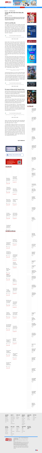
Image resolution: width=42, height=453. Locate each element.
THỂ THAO (34, 415)
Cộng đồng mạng (22, 7)
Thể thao (26, 7)
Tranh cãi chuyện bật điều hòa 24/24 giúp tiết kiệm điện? (8, 314)
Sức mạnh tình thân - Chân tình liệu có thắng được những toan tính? (34, 119)
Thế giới (36, 7)
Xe (22, 432)
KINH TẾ (12, 415)
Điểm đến (6, 428)
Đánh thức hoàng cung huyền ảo (33, 404)
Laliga (34, 416)
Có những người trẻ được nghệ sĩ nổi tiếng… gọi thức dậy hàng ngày (8, 215)
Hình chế (28, 419)
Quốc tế (34, 418)
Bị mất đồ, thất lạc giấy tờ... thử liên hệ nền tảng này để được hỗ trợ (8, 364)
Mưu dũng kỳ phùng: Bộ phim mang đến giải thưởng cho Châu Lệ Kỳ (34, 360)
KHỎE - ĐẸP (12, 426)
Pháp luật (14, 7)
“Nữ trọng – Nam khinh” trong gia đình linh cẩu (34, 138)
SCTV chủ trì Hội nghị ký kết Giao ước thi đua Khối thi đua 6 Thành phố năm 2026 (34, 335)
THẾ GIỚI (17, 426)
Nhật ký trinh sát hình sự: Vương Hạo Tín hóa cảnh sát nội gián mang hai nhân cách (34, 175)
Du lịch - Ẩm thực (30, 7)
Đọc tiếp (14, 218)
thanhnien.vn (22, 140)
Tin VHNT (23, 422)
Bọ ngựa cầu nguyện (33, 313)
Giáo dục (6, 418)
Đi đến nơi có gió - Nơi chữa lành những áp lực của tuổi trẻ (34, 277)
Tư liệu (17, 430)
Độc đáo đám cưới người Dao (34, 184)
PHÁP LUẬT (18, 415)
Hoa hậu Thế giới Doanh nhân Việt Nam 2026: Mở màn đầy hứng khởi (34, 370)
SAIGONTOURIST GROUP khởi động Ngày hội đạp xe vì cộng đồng (34, 130)
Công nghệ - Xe (6, 9)
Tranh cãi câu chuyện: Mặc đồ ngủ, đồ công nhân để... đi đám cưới (15, 303)
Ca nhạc (23, 417)
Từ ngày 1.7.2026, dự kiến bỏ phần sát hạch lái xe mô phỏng (8, 291)
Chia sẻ (28, 417)
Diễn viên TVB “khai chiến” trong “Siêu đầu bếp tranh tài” (34, 351)
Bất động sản (13, 423)
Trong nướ (34, 417)
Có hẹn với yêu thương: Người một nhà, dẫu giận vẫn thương (34, 110)
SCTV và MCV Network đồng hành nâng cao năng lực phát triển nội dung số (34, 159)
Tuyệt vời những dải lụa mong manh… (8, 275)
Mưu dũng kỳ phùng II (34, 261)
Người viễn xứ (18, 431)
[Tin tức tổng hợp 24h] (25, 0)
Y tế (5, 422)
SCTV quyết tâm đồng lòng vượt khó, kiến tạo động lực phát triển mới (34, 325)
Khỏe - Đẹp (33, 7)
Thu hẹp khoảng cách (34, 169)
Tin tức (17, 416)
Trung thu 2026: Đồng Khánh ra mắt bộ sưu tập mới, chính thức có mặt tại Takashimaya (34, 147)
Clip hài (28, 418)
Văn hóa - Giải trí (18, 7)
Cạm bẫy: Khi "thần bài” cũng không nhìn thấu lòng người (34, 272)
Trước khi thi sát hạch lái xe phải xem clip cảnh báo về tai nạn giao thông (15, 328)
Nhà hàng (6, 433)
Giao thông (6, 419)
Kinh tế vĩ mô (12, 416)
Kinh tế (11, 7)
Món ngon (6, 432)
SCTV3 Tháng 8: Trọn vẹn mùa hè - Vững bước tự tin (34, 245)
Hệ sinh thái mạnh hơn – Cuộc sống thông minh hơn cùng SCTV (34, 254)
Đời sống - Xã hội (8, 7)
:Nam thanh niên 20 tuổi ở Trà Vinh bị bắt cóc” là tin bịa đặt (15, 190)
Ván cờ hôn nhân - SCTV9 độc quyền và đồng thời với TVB (34, 191)
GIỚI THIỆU (29, 426)
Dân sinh (6, 417)
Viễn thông (23, 431)
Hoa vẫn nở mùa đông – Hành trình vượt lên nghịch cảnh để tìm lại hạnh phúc (34, 199)
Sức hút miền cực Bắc (34, 266)
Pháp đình (17, 417)
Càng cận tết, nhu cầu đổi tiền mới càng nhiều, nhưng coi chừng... (15, 178)
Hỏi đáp (17, 418)
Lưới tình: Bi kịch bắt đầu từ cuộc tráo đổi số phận (34, 286)
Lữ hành (6, 431)
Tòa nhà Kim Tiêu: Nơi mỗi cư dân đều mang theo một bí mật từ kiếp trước (34, 209)
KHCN (22, 428)
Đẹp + (11, 430)
